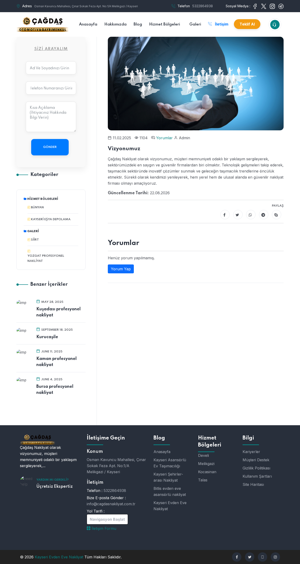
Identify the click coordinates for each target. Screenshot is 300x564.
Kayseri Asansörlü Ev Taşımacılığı (170, 463)
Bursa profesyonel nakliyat (54, 390)
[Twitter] (238, 214)
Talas (202, 480)
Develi (203, 455)
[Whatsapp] (250, 214)
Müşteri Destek (256, 460)
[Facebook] (225, 214)
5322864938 (202, 6)
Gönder (50, 147)
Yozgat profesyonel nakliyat (45, 258)
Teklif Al (247, 24)
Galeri (33, 231)
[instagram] (275, 557)
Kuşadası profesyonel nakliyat (58, 312)
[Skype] (276, 214)
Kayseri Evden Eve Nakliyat (170, 505)
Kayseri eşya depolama (51, 219)
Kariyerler (251, 451)
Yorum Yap (121, 269)
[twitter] (249, 557)
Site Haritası (253, 484)
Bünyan (37, 207)
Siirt (35, 239)
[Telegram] (263, 214)
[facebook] (236, 557)
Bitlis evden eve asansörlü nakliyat (170, 491)
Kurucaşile (47, 337)
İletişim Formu (103, 528)
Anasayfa (162, 451)
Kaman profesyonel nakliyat (56, 362)
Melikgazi (206, 463)
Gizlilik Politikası (256, 468)
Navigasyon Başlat (107, 519)
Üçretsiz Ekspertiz (54, 486)
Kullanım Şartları (257, 476)
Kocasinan (207, 471)
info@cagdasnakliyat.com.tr (111, 504)
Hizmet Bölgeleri (42, 199)
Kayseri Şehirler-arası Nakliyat (168, 477)
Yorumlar (165, 138)
